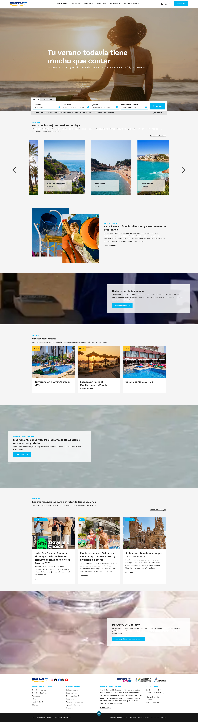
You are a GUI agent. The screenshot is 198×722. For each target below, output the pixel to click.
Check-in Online (131, 4)
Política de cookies (158, 717)
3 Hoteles (39, 187)
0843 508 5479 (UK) (156, 693)
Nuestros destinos (158, 136)
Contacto (101, 4)
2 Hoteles (85, 187)
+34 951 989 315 (154, 690)
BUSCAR (158, 106)
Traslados (36, 696)
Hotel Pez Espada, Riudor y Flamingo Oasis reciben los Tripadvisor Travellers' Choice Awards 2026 (52, 558)
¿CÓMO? (95, 105)
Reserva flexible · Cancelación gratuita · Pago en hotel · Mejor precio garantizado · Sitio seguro (73, 113)
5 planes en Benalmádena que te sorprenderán (143, 555)
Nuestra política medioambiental (127, 639)
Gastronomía (71, 699)
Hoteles (76, 4)
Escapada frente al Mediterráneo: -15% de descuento (93, 385)
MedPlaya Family (73, 696)
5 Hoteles (132, 187)
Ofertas (35, 705)
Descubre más (110, 246)
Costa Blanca (134, 183)
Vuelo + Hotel (61, 4)
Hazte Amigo (105, 708)
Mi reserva (115, 4)
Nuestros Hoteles (39, 690)
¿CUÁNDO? (67, 105)
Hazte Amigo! (21, 455)
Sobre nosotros (72, 690)
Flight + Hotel (48, 99)
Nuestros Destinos (39, 693)
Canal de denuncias (153, 703)
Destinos (88, 4)
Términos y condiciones (139, 717)
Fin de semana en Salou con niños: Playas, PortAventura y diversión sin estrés (97, 556)
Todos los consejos (158, 510)
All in (34, 699)
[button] (166, 4)
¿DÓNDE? (37, 105)
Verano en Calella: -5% (139, 381)
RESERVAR (181, 4)
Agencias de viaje (73, 705)
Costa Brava (40, 183)
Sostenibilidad (71, 693)
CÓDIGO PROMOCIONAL (129, 105)
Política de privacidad (118, 717)
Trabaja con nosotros (74, 702)
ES (170, 4)
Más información (121, 305)
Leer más (38, 579)
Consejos (69, 708)
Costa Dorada (88, 183)
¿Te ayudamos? (159, 113)
